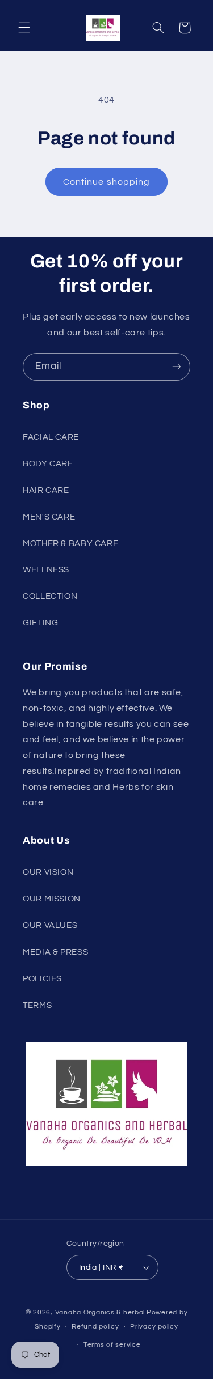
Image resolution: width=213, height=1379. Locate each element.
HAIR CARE (46, 490)
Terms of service (112, 1345)
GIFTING (40, 623)
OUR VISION (48, 872)
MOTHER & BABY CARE (70, 543)
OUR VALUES (50, 925)
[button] (24, 28)
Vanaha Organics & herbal (100, 1312)
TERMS (37, 1005)
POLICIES (42, 978)
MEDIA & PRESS (55, 952)
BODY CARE (48, 463)
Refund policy (95, 1326)
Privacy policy (154, 1326)
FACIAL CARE (51, 437)
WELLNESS (46, 569)
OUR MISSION (52, 899)
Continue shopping (106, 181)
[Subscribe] (177, 367)
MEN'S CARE (49, 517)
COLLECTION (50, 596)
